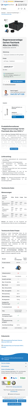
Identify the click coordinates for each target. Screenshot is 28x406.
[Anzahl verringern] (4, 81)
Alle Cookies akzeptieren (14, 404)
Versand (20, 114)
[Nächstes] (26, 26)
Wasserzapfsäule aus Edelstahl (17, 108)
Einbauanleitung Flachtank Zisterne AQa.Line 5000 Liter (11, 341)
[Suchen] (18, 8)
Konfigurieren (22, 400)
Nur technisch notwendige (10, 400)
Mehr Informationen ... (19, 398)
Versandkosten (13, 391)
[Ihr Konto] (24, 8)
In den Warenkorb (18, 81)
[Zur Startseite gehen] (7, 5)
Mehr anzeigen (14, 148)
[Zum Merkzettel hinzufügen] (5, 114)
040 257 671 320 (22, 5)
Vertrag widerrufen (17, 386)
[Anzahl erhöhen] (8, 81)
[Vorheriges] (2, 26)
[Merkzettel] (21, 8)
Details (14, 116)
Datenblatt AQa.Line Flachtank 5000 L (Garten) (12, 346)
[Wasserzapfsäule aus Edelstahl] (7, 112)
